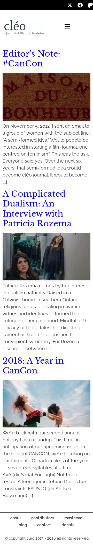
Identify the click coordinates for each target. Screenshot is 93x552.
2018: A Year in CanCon (33, 366)
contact (44, 525)
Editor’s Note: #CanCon (31, 59)
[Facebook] (80, 5)
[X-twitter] (69, 5)
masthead (73, 518)
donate (68, 525)
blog (23, 525)
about (15, 518)
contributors (42, 518)
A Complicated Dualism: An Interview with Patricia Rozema (37, 209)
